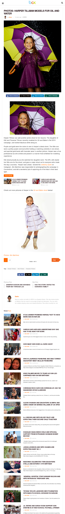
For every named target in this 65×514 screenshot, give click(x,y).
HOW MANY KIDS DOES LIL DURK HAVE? (38, 344)
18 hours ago (34, 363)
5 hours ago (34, 333)
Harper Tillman (12, 268)
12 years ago (18, 17)
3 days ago (34, 510)
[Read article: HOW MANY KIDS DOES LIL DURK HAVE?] (12, 349)
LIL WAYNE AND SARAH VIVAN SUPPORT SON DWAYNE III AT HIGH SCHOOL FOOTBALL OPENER (41, 507)
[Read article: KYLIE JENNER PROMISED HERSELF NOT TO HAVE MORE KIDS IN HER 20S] (12, 320)
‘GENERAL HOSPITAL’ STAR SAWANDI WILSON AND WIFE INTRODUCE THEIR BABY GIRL (41, 477)
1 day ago (33, 392)
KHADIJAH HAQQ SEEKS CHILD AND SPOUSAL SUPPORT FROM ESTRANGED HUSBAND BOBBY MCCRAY (40, 434)
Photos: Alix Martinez (11, 255)
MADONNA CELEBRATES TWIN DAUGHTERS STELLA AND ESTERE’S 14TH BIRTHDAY (39, 463)
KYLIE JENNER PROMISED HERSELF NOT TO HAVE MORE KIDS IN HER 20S (41, 316)
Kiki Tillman (21, 268)
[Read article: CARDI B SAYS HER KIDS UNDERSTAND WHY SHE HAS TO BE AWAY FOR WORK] (12, 334)
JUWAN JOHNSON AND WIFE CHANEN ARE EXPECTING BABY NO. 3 (38, 448)
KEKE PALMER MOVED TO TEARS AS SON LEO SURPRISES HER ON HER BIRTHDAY (40, 374)
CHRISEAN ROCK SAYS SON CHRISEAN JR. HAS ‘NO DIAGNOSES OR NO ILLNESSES (42, 389)
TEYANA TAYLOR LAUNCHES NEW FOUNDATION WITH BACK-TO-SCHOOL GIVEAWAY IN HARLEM (40, 492)
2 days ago (34, 451)
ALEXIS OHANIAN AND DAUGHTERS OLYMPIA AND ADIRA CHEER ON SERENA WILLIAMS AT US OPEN (41, 404)
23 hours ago (34, 377)
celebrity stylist (46, 164)
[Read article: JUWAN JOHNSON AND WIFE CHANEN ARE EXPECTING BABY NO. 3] (12, 452)
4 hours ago (34, 319)
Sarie (10, 17)
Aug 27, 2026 (16, 185)
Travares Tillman (30, 268)
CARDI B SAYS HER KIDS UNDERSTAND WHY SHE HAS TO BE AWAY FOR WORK (41, 330)
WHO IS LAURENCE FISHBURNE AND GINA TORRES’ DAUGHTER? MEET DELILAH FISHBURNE (42, 360)
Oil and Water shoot (40, 190)
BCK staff (27, 319)
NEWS (25, 17)
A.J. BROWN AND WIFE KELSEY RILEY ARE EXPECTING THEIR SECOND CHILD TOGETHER (40, 418)
